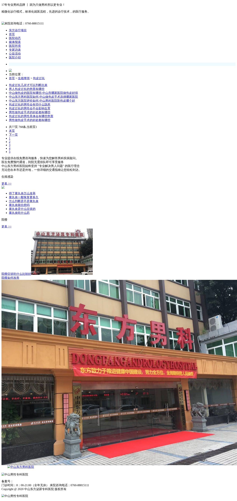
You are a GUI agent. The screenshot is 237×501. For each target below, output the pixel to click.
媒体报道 (15, 41)
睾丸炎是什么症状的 (22, 208)
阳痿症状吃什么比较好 (16, 273)
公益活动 (15, 53)
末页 (12, 130)
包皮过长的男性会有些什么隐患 (29, 104)
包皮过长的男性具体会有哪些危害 (31, 116)
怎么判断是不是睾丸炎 (24, 201)
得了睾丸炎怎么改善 (22, 193)
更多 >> (6, 183)
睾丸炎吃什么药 (19, 212)
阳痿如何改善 (10, 277)
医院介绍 (15, 57)
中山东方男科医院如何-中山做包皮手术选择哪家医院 (43, 96)
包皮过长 (39, 78)
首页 (12, 34)
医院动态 (15, 38)
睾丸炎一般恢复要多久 (24, 197)
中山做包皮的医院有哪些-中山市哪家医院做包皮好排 (43, 92)
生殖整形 (24, 78)
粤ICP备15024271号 (24, 481)
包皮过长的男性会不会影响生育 (29, 108)
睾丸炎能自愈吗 (19, 205)
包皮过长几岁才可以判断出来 (28, 85)
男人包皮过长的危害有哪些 (26, 89)
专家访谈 (15, 49)
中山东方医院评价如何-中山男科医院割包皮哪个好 (42, 100)
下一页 (13, 134)
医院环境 (15, 45)
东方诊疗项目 (18, 30)
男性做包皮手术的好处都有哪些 (29, 112)
